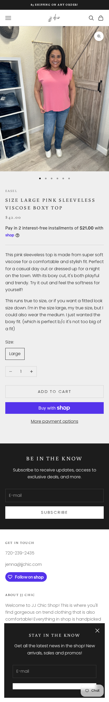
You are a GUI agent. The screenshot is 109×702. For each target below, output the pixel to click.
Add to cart (54, 391)
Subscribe (54, 512)
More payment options (54, 421)
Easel (11, 191)
